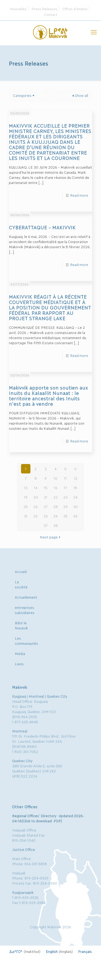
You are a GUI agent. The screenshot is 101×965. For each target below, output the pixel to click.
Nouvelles (18, 8)
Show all (81, 95)
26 (35, 506)
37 (46, 525)
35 (65, 516)
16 (55, 487)
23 (65, 497)
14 (35, 487)
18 (75, 487)
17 (65, 487)
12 (75, 478)
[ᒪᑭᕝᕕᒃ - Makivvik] (50, 31)
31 (25, 516)
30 (75, 506)
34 (55, 516)
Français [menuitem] (85, 951)
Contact (50, 14)
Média (20, 653)
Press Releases (44, 8)
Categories (22, 95)
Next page (49, 537)
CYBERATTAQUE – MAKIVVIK (42, 227)
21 (45, 497)
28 (55, 506)
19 (25, 497)
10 (55, 478)
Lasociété (21, 584)
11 (65, 478)
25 (25, 506)
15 (45, 487)
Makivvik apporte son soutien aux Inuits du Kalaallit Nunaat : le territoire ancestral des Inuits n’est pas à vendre (48, 395)
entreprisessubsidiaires (24, 610)
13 (25, 487)
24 (75, 497)
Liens (19, 663)
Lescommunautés (26, 640)
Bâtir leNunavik (21, 625)
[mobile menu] (93, 31)
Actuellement (26, 597)
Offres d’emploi (75, 8)
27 (46, 506)
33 (45, 516)
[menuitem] (25, 951)
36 (75, 516)
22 (55, 497)
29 (65, 506)
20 (35, 497)
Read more (79, 195)
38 (55, 525)
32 (35, 516)
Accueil (21, 571)
